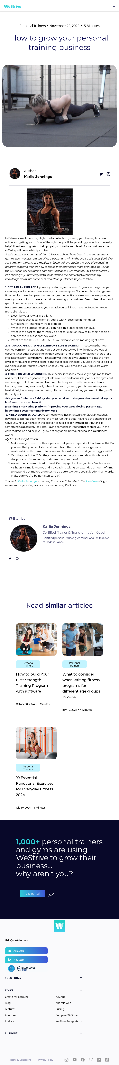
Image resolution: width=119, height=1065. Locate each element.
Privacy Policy (45, 1059)
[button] (113, 6)
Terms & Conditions (20, 1059)
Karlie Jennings (27, 481)
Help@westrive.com (16, 940)
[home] (12, 6)
